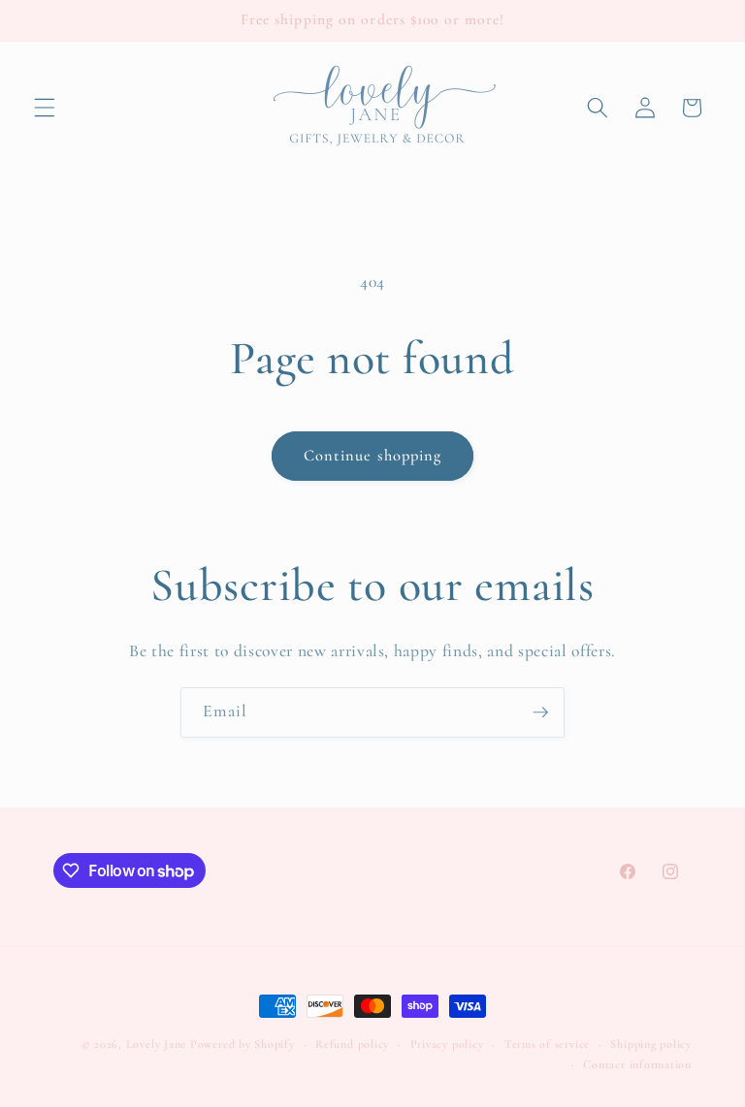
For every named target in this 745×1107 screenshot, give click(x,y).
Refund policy (352, 1044)
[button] (44, 107)
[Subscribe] (540, 712)
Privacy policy (447, 1044)
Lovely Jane (156, 1044)
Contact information (637, 1064)
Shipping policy (651, 1044)
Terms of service (547, 1044)
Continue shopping (373, 455)
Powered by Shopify (242, 1044)
